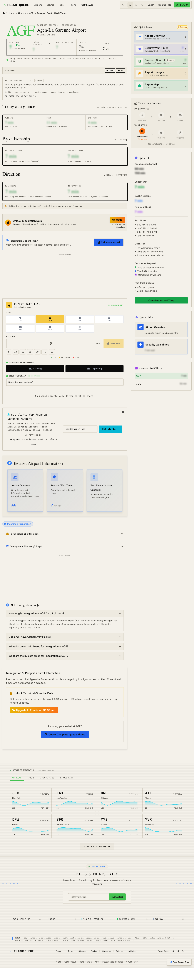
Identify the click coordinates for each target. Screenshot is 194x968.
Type (8, 313)
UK (178, 951)
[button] (49, 43)
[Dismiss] (122, 412)
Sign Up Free (164, 4)
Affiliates (132, 951)
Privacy (59, 951)
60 (52, 352)
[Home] (3, 13)
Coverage (106, 951)
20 (30, 352)
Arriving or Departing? (22, 362)
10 (15, 352)
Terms (70, 951)
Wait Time (11, 336)
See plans (120, 227)
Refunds (119, 951)
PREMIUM (183, 4)
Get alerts (108, 429)
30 (37, 352)
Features (49, 4)
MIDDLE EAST (66, 778)
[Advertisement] (64, 276)
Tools (61, 4)
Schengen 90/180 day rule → (20, 96)
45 (44, 352)
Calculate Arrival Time (161, 300)
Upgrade (117, 219)
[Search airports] (123, 5)
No (121, 70)
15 (23, 352)
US (173, 951)
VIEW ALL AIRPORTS (95, 846)
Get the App (87, 4)
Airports (38, 4)
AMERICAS (16, 778)
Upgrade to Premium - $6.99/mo (35, 710)
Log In (151, 4)
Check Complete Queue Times (66, 734)
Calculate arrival (110, 242)
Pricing (73, 4)
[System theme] (130, 5)
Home (11, 13)
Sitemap (82, 951)
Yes (111, 70)
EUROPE (30, 778)
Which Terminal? (24, 376)
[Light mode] (136, 5)
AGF (31, 13)
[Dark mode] (141, 5)
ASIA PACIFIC (47, 778)
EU (183, 951)
